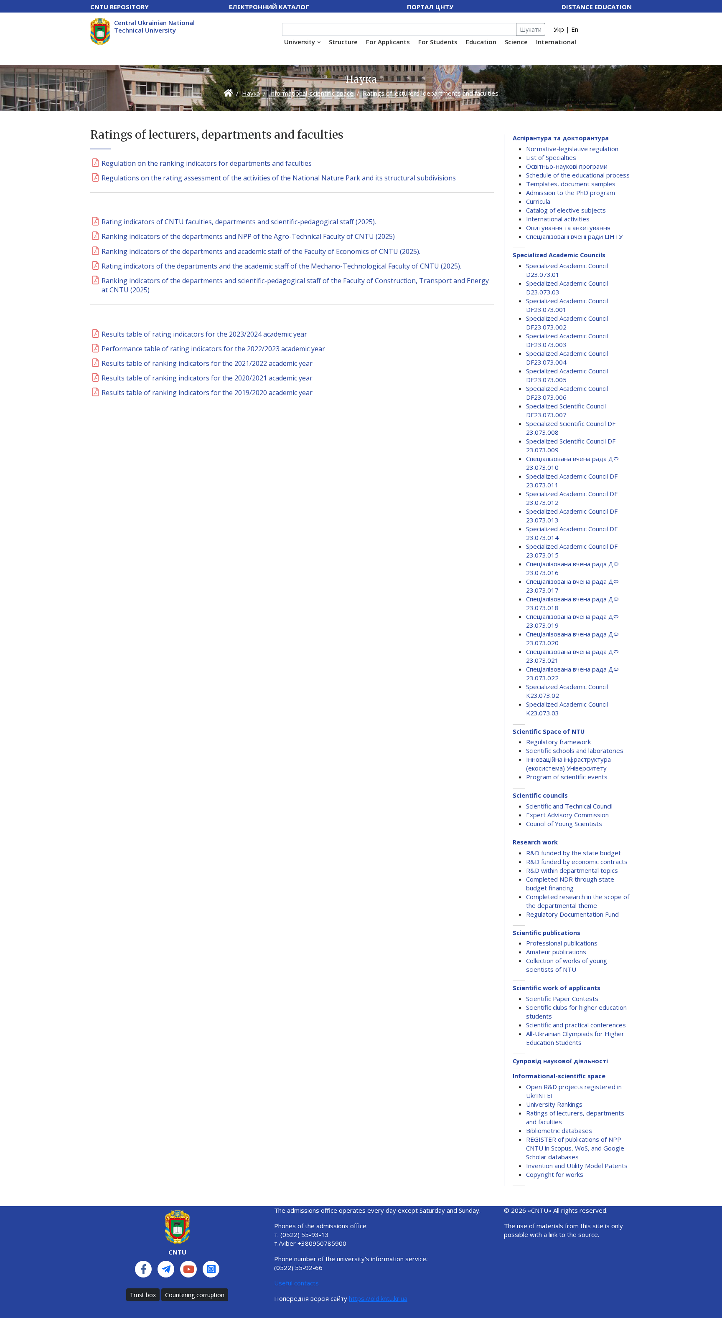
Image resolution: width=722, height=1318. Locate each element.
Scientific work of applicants (556, 988)
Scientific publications (546, 933)
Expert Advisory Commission (567, 815)
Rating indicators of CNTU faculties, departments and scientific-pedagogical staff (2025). (239, 221)
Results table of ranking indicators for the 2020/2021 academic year (207, 378)
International (556, 42)
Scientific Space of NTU (549, 731)
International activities (558, 219)
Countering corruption (194, 1295)
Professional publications (561, 943)
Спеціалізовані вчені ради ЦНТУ (574, 236)
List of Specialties (551, 157)
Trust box (143, 1295)
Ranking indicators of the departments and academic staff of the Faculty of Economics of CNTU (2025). (261, 251)
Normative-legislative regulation (572, 148)
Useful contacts (296, 1283)
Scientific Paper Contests (562, 998)
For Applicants (388, 42)
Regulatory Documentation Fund (572, 914)
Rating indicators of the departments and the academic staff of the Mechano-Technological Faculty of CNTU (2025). (281, 266)
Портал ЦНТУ (430, 7)
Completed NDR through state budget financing (570, 883)
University (299, 42)
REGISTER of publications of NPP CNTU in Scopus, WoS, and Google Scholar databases (575, 1148)
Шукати (531, 29)
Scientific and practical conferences (576, 1025)
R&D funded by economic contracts (577, 861)
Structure (343, 42)
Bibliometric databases (559, 1130)
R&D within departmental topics (572, 870)
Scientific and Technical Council (569, 806)
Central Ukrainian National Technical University (154, 26)
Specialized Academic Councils (559, 255)
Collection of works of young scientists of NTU (566, 964)
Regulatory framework (558, 742)
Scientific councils (540, 795)
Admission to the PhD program (570, 192)
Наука (251, 93)
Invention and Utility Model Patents (577, 1165)
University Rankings (554, 1104)
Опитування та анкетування (568, 227)
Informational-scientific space (311, 93)
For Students (438, 42)
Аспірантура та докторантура (561, 138)
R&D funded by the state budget (573, 853)
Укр (559, 29)
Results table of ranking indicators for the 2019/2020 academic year (207, 392)
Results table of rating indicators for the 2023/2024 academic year (204, 334)
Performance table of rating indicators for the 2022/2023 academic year (213, 348)
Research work (535, 842)
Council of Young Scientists (564, 823)
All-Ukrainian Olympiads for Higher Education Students (575, 1038)
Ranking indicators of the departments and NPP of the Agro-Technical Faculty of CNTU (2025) (248, 236)
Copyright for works (554, 1174)
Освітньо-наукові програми (567, 166)
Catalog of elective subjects (566, 210)
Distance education (597, 7)
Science (516, 42)
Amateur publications (556, 952)
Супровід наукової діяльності (560, 1061)
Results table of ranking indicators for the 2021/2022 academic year (207, 363)
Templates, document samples (570, 184)
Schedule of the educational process (578, 175)
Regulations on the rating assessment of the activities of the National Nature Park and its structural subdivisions (279, 177)
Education (481, 42)
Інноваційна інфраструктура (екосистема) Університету (568, 763)
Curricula (538, 201)
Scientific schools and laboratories (574, 750)
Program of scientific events (567, 777)
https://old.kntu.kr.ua (378, 1298)
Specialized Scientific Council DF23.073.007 (566, 410)
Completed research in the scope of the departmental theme (577, 901)
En (574, 29)
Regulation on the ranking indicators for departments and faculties (207, 163)
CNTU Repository (119, 7)
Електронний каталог (269, 7)
